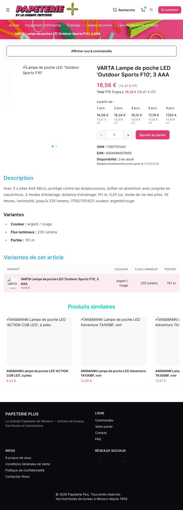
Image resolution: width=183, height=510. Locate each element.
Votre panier (104, 426)
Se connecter (169, 9)
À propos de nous (18, 458)
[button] (8, 9)
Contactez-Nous (17, 476)
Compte (101, 433)
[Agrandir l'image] (54, 88)
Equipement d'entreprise (43, 25)
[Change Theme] (153, 9)
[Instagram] (99, 460)
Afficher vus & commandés (91, 51)
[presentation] (143, 9)
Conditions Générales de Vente (27, 464)
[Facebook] (112, 460)
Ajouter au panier (152, 135)
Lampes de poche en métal (138, 25)
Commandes (104, 420)
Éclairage (73, 25)
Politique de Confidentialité (24, 470)
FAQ (98, 439)
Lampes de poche (99, 25)
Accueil (14, 25)
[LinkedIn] (124, 460)
